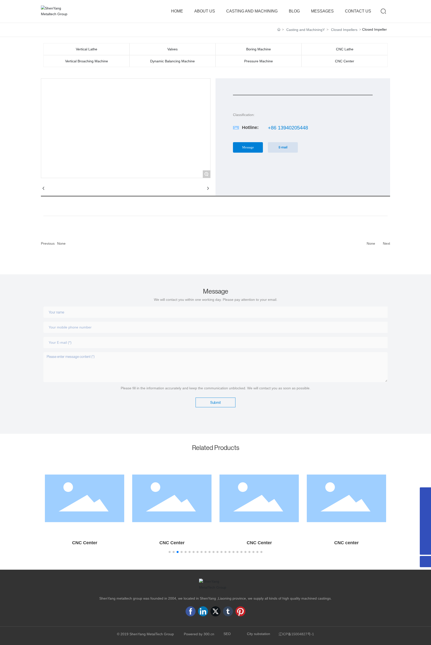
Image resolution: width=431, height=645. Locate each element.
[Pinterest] (240, 611)
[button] (170, 552)
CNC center (346, 542)
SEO (227, 634)
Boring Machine (258, 49)
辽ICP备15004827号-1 (296, 634)
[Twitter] (215, 611)
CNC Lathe (344, 49)
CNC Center (344, 61)
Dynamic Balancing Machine (172, 61)
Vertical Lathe (86, 49)
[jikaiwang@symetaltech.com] (425, 493)
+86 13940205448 (288, 127)
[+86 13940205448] (425, 515)
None (61, 243)
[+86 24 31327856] (425, 537)
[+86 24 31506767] (425, 526)
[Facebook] (191, 611)
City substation (258, 634)
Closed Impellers (344, 30)
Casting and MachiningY (305, 30)
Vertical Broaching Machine (86, 61)
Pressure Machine (258, 61)
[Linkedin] (203, 611)
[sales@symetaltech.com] (425, 504)
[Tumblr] (228, 611)
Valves (172, 49)
